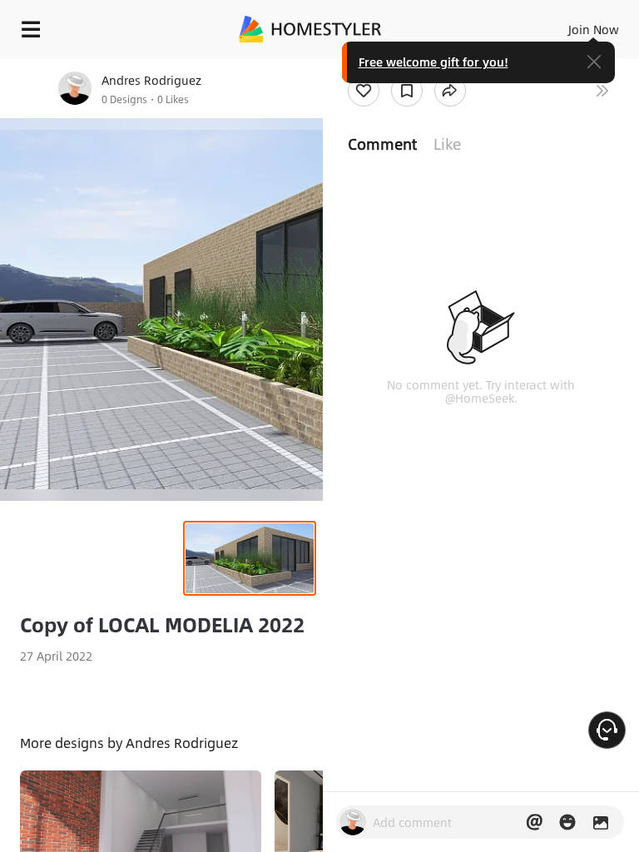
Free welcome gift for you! (433, 61)
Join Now (593, 29)
